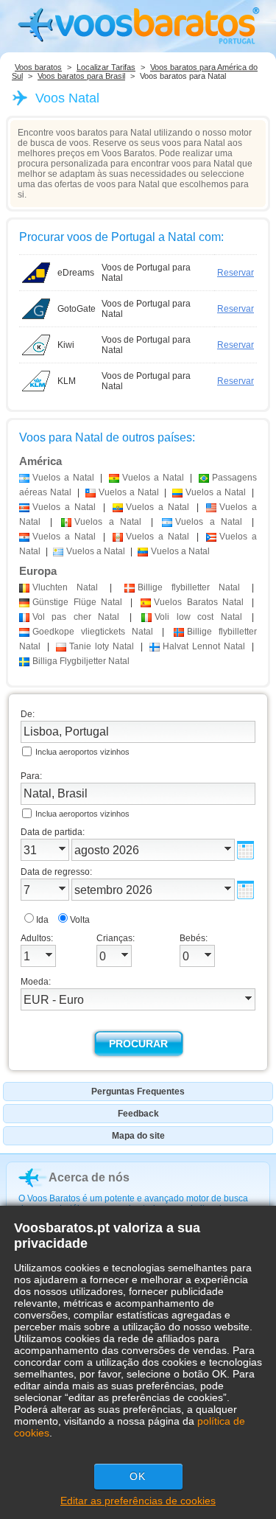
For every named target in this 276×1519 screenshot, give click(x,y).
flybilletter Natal (189, 587)
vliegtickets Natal (92, 631)
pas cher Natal (75, 617)
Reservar (235, 273)
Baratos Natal (199, 602)
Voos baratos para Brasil (81, 75)
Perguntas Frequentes (138, 1091)
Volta (80, 920)
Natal (65, 587)
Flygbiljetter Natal (81, 661)
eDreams (75, 273)
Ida (42, 920)
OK (138, 1476)
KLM (66, 381)
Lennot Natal (204, 646)
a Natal (63, 477)
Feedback (138, 1113)
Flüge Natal (77, 602)
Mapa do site (138, 1136)
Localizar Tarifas (106, 67)
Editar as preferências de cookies (138, 1500)
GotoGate (76, 309)
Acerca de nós (89, 1177)
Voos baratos (38, 67)
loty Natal (101, 646)
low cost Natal (198, 617)
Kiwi (65, 345)
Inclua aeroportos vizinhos (82, 751)
